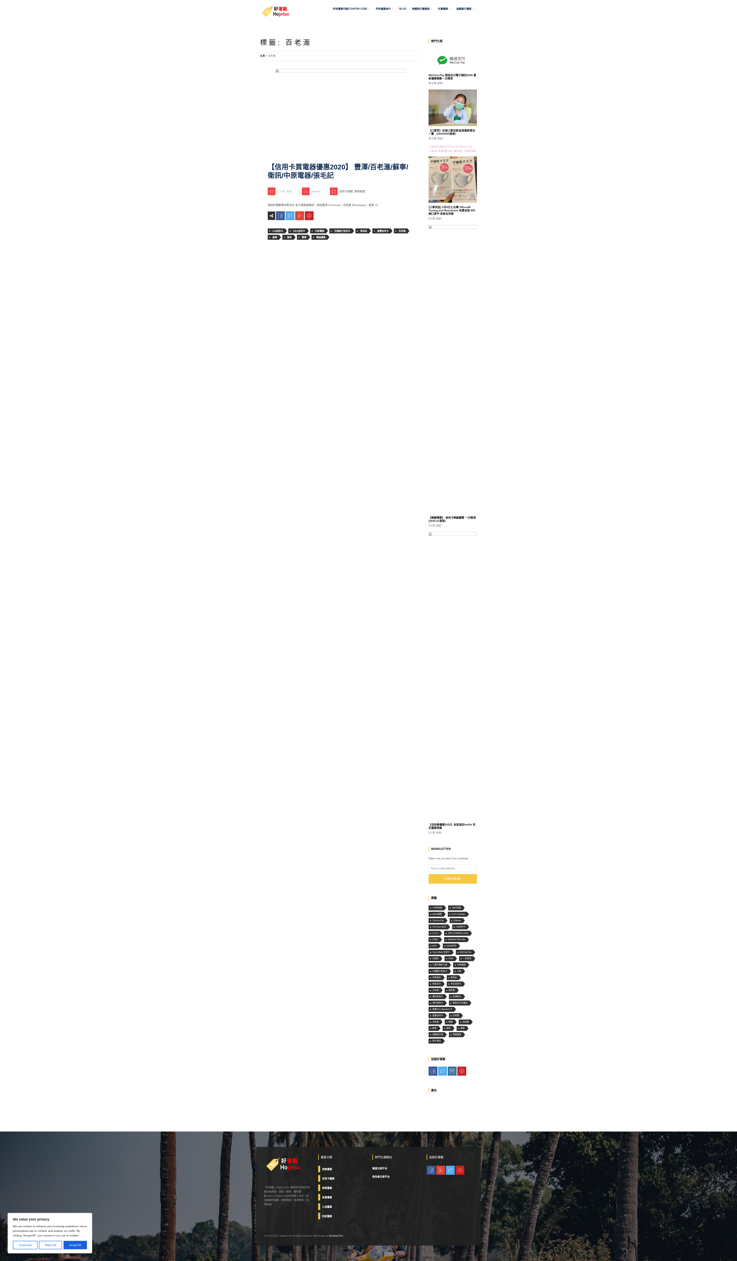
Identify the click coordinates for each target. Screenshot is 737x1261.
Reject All (50, 1245)
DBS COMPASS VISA (458, 933)
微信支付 (436, 984)
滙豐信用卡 (383, 231)
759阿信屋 (437, 908)
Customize (25, 1245)
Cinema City (438, 920)
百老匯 (456, 1015)
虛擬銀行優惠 (463, 8)
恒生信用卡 (456, 984)
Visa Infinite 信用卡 (441, 952)
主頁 (262, 56)
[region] (50, 1233)
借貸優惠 (327, 1187)
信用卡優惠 (328, 1178)
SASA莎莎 (451, 946)
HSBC (435, 939)
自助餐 (466, 1022)
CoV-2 (435, 933)
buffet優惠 (437, 914)
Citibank (457, 920)
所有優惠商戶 (383, 8)
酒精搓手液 (437, 1034)
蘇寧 (275, 237)
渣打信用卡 (437, 1003)
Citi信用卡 (278, 231)
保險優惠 (327, 1169)
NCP (434, 946)
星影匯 (452, 990)
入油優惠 (327, 1206)
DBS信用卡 (299, 231)
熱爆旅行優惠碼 (421, 8)
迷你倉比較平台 (381, 1176)
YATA (450, 958)
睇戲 (451, 1022)
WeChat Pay (465, 952)
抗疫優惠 (327, 1216)
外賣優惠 (443, 8)
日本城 (435, 990)
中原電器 (319, 231)
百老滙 (402, 231)
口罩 (459, 971)
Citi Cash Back (439, 927)
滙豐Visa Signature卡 (442, 1009)
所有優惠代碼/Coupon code (350, 8)
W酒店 (435, 958)
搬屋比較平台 (379, 1168)
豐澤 (304, 237)
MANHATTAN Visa (456, 939)
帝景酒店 (436, 977)
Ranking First (336, 1235)
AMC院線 (456, 908)
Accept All (75, 1245)
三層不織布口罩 (439, 965)
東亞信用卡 (437, 996)
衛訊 (289, 237)
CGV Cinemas (458, 914)
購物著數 (359, 191)
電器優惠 (321, 237)
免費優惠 (327, 1197)
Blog (402, 8)
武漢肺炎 (457, 996)
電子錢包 (436, 1041)
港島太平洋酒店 (460, 1003)
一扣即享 (467, 958)
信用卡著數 (346, 191)
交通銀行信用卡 (342, 231)
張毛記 (363, 231)
